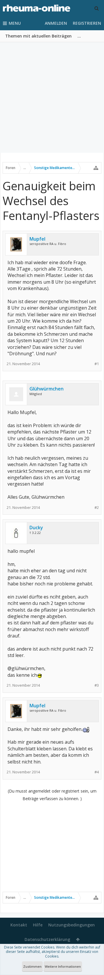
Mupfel (37, 239)
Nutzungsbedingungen (71, 925)
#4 (96, 772)
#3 (96, 685)
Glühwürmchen (46, 389)
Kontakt (18, 925)
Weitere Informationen (63, 966)
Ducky (36, 527)
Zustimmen (32, 966)
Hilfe (37, 925)
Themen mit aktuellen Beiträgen (38, 36)
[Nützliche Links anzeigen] (96, 167)
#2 (96, 507)
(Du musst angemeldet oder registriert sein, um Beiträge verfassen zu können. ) (52, 794)
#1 (96, 363)
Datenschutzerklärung (47, 939)
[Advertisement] (52, 97)
